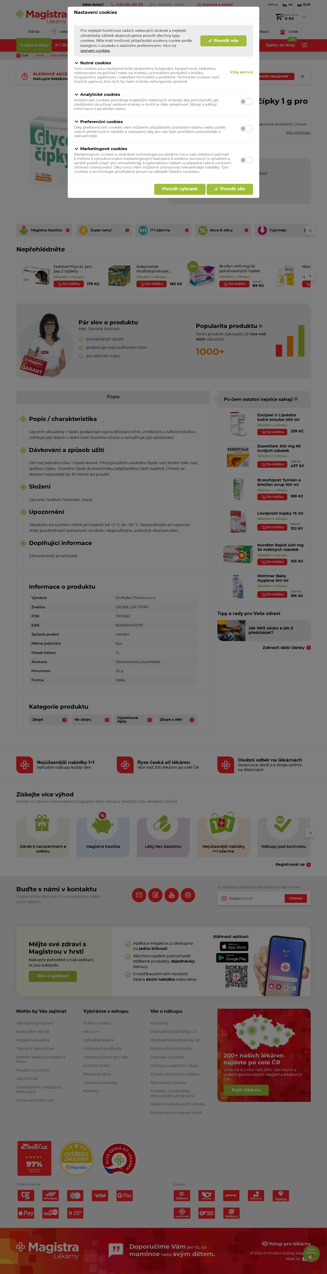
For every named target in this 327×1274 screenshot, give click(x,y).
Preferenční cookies (101, 122)
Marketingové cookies (103, 149)
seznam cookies (95, 51)
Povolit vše (225, 41)
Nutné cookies (95, 63)
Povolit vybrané (179, 189)
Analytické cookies (100, 95)
